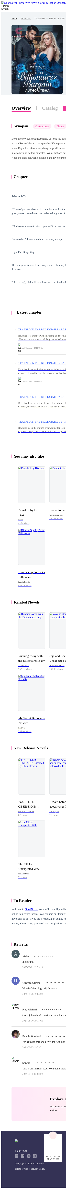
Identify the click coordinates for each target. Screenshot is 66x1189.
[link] (14, 18)
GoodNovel (31, 909)
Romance (26, 18)
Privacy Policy (38, 1169)
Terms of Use (21, 1169)
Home (14, 18)
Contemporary (42, 126)
